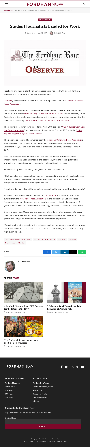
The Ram (8, 100)
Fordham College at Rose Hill (44, 239)
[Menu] (6, 4)
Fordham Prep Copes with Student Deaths (43, 114)
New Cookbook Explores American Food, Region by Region (21, 341)
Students (72, 239)
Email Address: (10, 418)
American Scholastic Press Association (64, 140)
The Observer (50, 195)
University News (45, 20)
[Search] (83, 4)
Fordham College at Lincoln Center (18, 239)
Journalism (62, 239)
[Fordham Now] (45, 4)
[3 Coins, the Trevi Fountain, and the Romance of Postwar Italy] (66, 292)
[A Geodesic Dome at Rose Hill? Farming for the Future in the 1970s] (23, 292)
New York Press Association (33, 199)
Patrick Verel (60, 33)
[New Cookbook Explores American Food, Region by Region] (23, 326)
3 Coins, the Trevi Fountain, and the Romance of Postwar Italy (64, 307)
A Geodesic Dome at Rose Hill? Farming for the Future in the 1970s (23, 307)
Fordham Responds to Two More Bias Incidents (47, 120)
